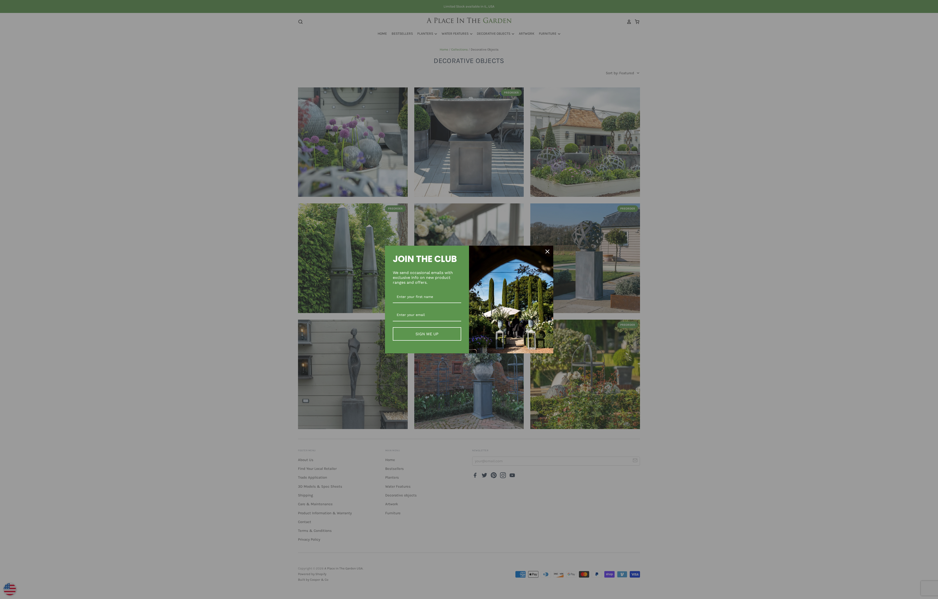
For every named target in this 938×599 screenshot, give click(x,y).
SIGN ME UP (427, 334)
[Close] (547, 251)
